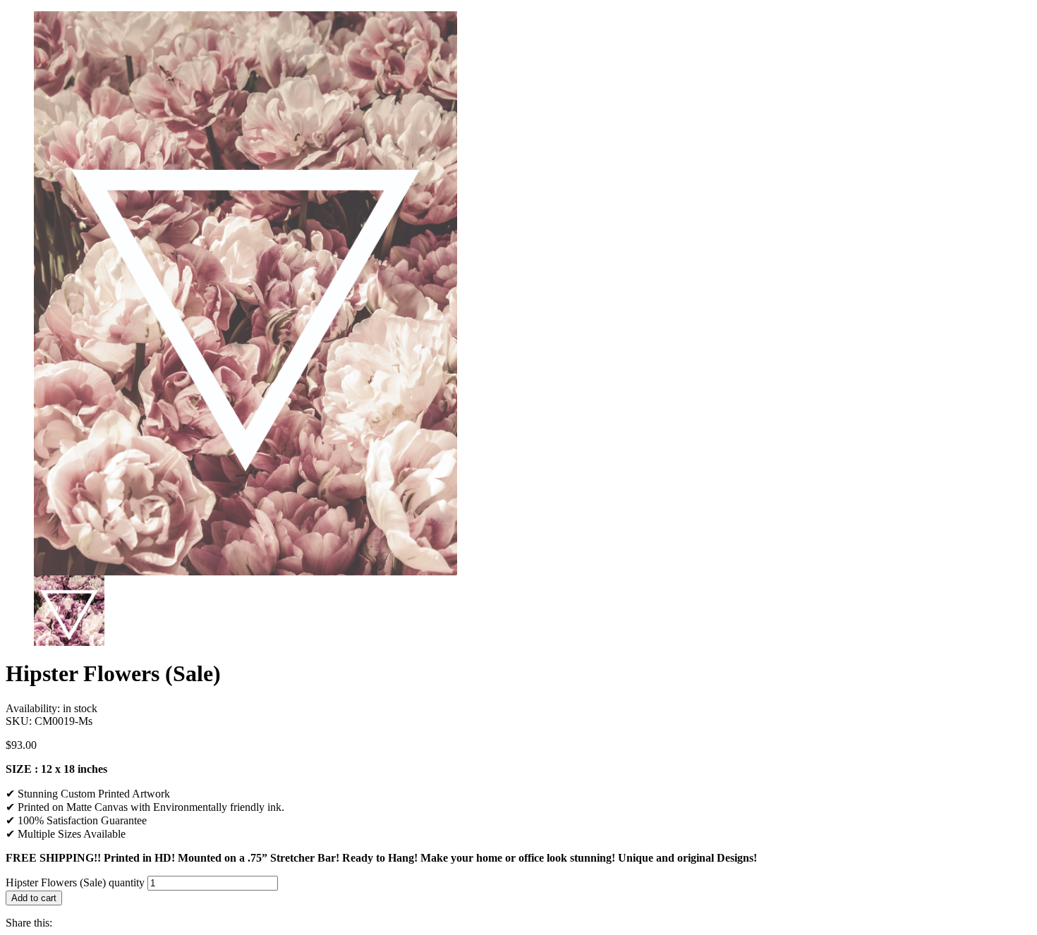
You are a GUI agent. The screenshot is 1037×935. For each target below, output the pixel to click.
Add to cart (33, 898)
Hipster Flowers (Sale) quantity (75, 882)
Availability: (34, 708)
